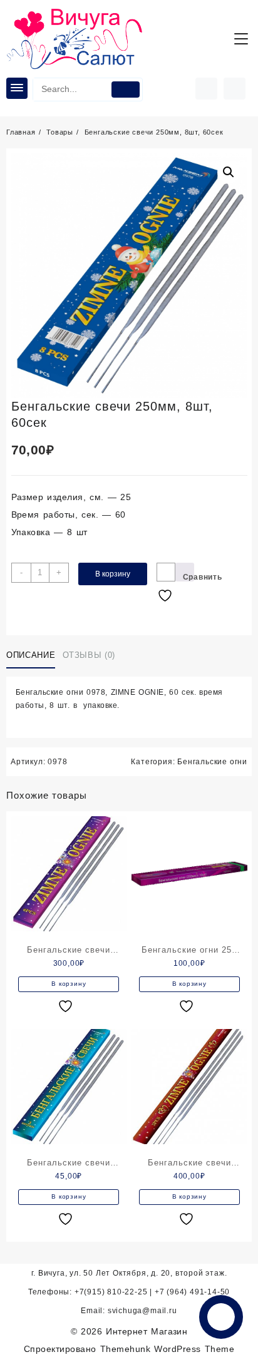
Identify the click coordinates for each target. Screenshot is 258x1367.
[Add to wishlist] (166, 572)
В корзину (112, 574)
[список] (67, 1006)
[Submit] (125, 89)
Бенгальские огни (212, 761)
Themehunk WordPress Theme (167, 1349)
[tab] (33, 656)
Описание (30, 655)
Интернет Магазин (146, 1331)
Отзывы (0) (89, 655)
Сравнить (188, 577)
